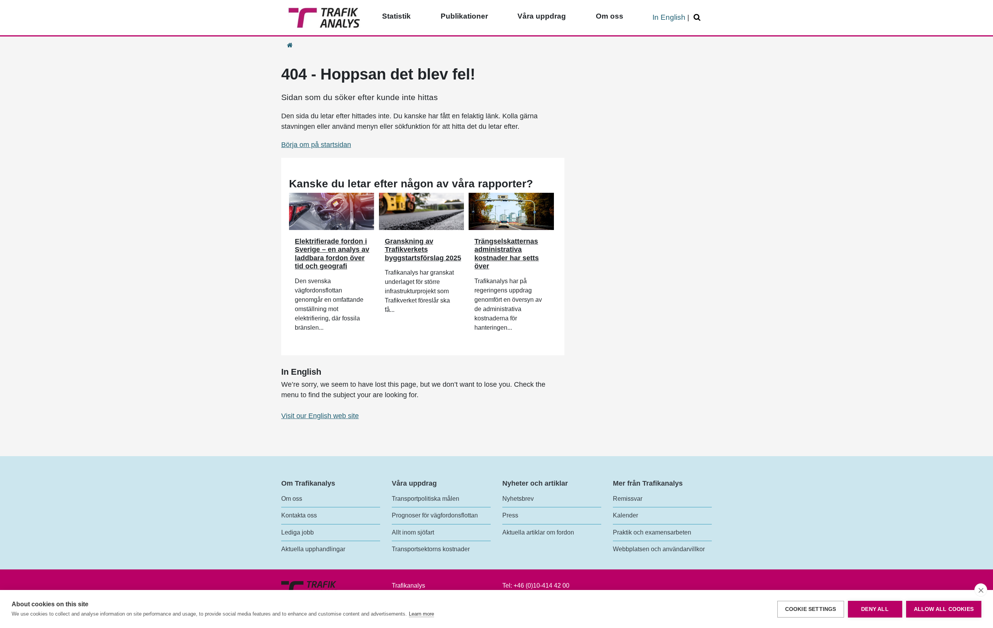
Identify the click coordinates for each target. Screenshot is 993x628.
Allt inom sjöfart (413, 532)
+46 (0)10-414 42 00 (541, 585)
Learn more (421, 614)
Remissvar (627, 498)
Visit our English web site (320, 416)
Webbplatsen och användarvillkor (659, 549)
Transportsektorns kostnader (431, 549)
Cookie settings (810, 609)
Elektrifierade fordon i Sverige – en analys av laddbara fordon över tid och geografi (332, 253)
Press (510, 515)
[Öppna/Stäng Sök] (698, 18)
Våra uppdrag (541, 16)
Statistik (396, 16)
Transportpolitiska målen (425, 498)
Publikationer (464, 16)
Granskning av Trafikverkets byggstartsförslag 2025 (423, 249)
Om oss (609, 16)
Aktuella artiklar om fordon (538, 532)
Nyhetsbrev (518, 498)
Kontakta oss (299, 515)
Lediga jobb (297, 532)
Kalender (625, 515)
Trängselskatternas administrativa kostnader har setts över (506, 253)
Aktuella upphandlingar (313, 549)
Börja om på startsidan (316, 145)
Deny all (875, 609)
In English (668, 17)
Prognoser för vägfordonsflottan (435, 515)
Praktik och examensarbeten (652, 532)
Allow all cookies (944, 609)
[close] (980, 590)
